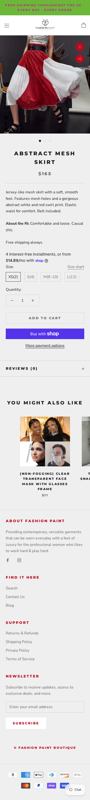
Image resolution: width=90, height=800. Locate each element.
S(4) (30, 277)
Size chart (75, 266)
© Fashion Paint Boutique (45, 748)
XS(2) (13, 277)
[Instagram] (19, 560)
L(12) (72, 277)
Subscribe (26, 723)
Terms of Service (20, 659)
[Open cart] (84, 25)
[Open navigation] (6, 25)
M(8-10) (50, 277)
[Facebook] (8, 560)
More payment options (45, 345)
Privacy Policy (17, 650)
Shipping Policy (19, 641)
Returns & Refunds (22, 633)
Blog (10, 605)
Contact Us (15, 596)
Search (12, 588)
